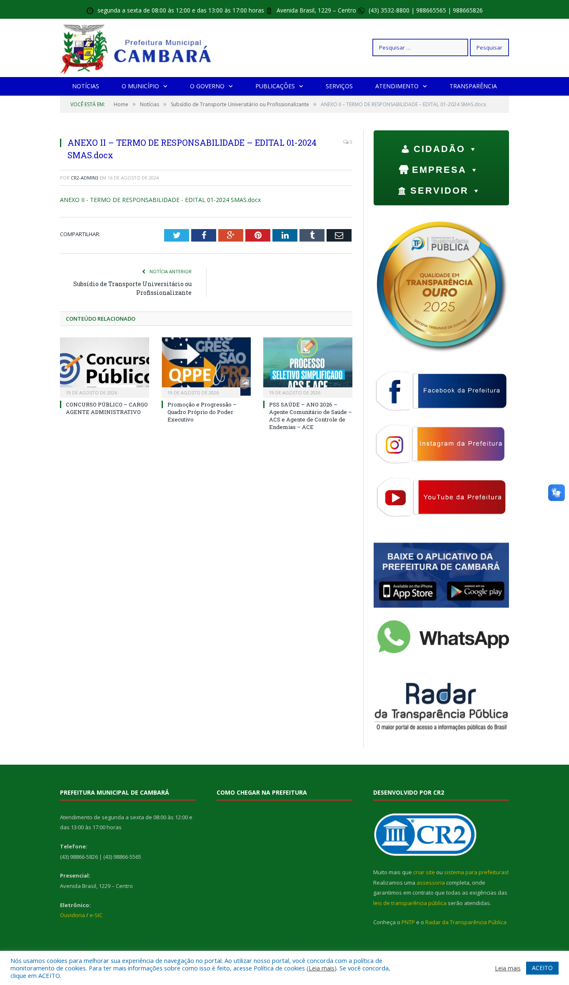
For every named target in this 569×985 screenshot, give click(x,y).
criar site (424, 872)
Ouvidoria (72, 915)
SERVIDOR (439, 190)
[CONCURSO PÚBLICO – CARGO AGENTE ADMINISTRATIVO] (104, 366)
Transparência (473, 86)
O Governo (207, 86)
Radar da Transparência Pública (466, 922)
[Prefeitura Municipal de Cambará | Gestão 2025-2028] (137, 47)
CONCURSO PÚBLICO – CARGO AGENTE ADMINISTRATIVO (107, 408)
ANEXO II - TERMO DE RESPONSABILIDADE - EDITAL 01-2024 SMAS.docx (160, 200)
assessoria (431, 882)
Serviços (339, 86)
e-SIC (96, 915)
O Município (140, 86)
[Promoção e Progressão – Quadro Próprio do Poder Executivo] (206, 366)
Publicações (275, 86)
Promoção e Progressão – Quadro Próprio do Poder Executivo (202, 412)
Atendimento (397, 86)
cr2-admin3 (84, 178)
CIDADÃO (439, 149)
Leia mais (321, 968)
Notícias (85, 86)
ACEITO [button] (542, 968)
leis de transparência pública (410, 903)
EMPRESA (439, 170)
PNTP (408, 922)
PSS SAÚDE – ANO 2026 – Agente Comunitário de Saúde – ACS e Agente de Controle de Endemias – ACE (310, 416)
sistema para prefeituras (475, 872)
